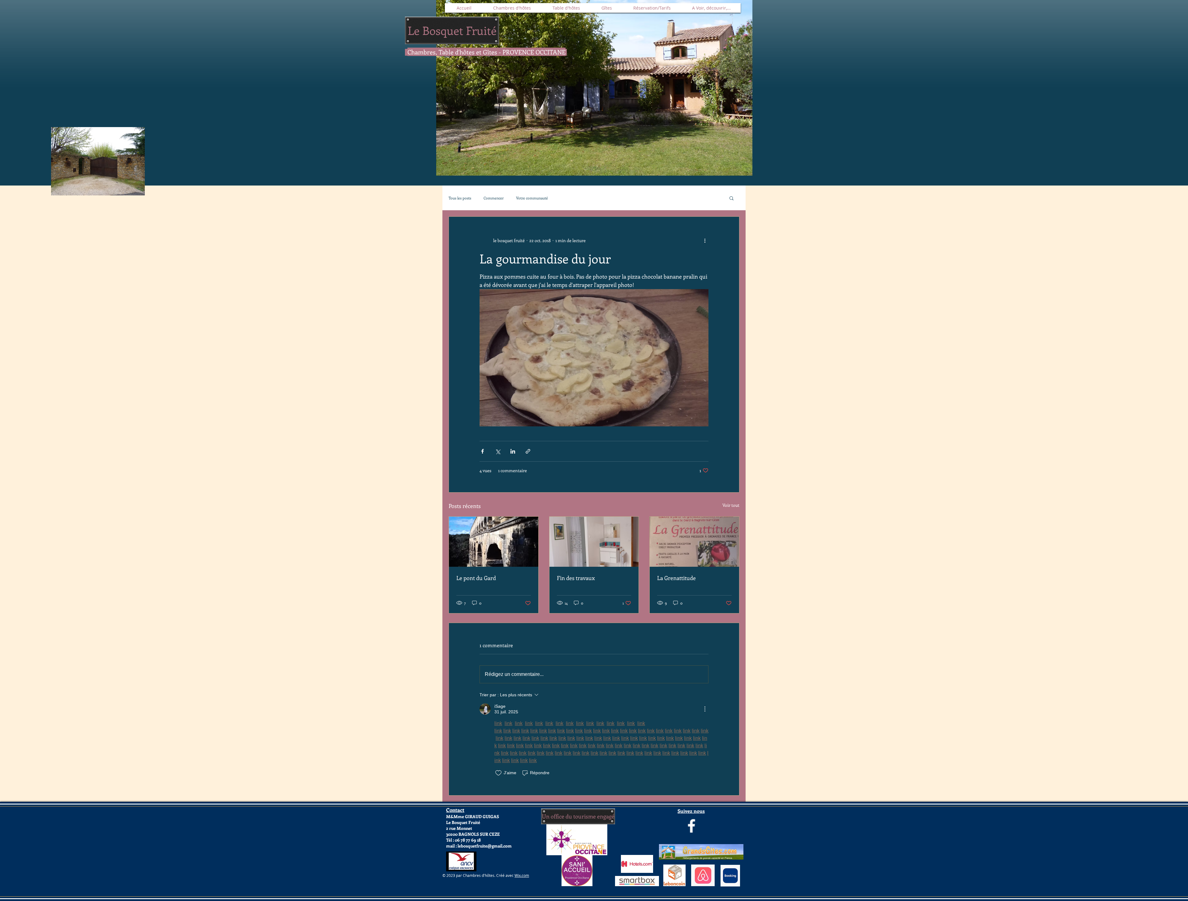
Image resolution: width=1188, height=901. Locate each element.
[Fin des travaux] (594, 542)
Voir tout (730, 505)
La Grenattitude (676, 578)
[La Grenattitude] (694, 542)
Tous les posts (460, 198)
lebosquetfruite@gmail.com (485, 846)
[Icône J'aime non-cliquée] (498, 773)
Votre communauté (532, 198)
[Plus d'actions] (704, 240)
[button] (731, 197)
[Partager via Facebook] (482, 451)
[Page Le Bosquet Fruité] (691, 826)
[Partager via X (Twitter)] (498, 451)
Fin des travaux (576, 578)
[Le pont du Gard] (493, 542)
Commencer (494, 198)
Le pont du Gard (476, 578)
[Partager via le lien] (528, 451)
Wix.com (521, 875)
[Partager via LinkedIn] (513, 451)
